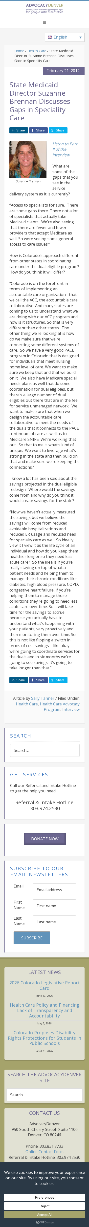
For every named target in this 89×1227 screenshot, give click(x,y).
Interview (71, 709)
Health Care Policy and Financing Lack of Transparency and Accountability (44, 1010)
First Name (19, 904)
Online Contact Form (44, 1151)
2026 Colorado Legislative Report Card (44, 985)
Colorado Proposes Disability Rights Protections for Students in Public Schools (44, 1038)
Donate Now (45, 839)
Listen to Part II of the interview (64, 149)
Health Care (27, 704)
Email (18, 886)
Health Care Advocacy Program (60, 706)
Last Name (19, 921)
